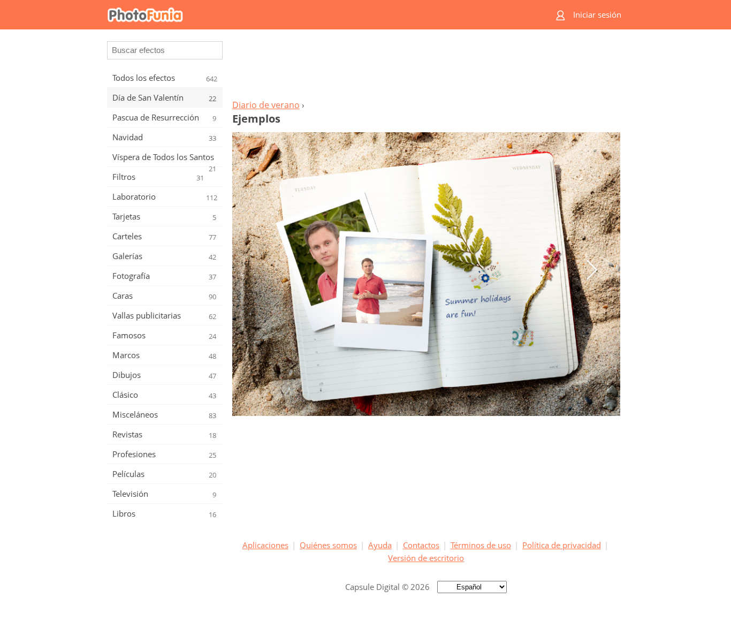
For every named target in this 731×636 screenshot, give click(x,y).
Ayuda (380, 545)
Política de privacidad (561, 545)
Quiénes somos (328, 545)
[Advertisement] (426, 67)
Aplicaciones (265, 545)
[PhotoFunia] (323, 14)
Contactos (421, 545)
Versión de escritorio (426, 557)
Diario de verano (266, 105)
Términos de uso (481, 545)
